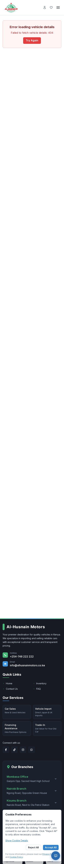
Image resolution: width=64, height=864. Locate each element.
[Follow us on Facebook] (6, 749)
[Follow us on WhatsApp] (31, 749)
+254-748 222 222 (22, 656)
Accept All (51, 847)
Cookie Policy (16, 857)
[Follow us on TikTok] (14, 749)
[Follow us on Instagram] (23, 749)
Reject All (33, 847)
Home (9, 683)
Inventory (41, 683)
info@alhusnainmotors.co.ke (27, 665)
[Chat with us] (55, 855)
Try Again (32, 40)
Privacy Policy (49, 854)
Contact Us (12, 688)
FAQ (38, 688)
